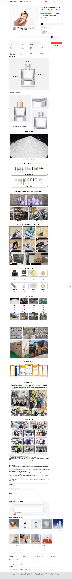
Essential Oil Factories (12, 567)
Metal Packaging (24, 556)
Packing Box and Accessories (39, 556)
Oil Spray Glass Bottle (12, 569)
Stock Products (11, 556)
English (18, 574)
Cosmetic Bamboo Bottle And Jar (40, 553)
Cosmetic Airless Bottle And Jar (53, 553)
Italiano (32, 574)
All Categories (11, 3)
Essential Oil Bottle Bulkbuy (27, 569)
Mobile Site (52, 573)
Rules (62, 3)
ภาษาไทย (48, 574)
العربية (40, 574)
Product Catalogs (19, 552)
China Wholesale (33, 573)
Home (9, 5)
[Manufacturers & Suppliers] (13, 1)
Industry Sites (40, 573)
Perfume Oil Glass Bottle (40, 567)
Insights (55, 573)
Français (26, 574)
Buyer (45, 3)
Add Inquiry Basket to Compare (24, 31)
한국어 (42, 574)
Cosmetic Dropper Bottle (12, 553)
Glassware (18, 5)
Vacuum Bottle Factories (19, 567)
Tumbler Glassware (29, 564)
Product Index (49, 573)
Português (23, 574)
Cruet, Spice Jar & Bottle (22, 564)
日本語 (44, 574)
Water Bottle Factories (33, 567)
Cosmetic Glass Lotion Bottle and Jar (26, 553)
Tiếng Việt (53, 574)
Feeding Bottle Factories (26, 567)
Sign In (42, 33)
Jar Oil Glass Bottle (53, 567)
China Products (21, 573)
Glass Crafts (16, 564)
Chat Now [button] (58, 13)
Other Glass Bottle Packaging (53, 556)
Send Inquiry (46, 13)
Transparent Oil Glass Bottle (19, 569)
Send (14, 514)
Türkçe (50, 574)
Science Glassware (42, 564)
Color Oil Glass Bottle (47, 567)
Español (21, 574)
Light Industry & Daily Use (13, 5)
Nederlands (37, 574)
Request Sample (54, 15)
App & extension (54, 3)
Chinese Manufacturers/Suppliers (27, 573)
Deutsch (34, 574)
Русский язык (29, 574)
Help (49, 3)
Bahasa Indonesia (57, 574)
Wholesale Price (37, 573)
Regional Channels (45, 573)
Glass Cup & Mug (12, 564)
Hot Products (17, 573)
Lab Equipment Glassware (36, 564)
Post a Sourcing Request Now (30, 514)
